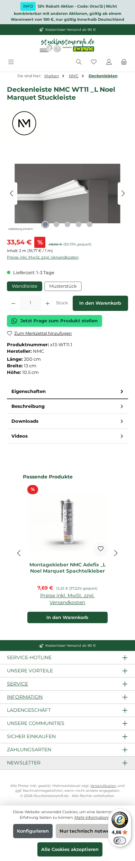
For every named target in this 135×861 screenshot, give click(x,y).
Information (25, 697)
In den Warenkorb (100, 303)
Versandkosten (103, 786)
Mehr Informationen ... (95, 817)
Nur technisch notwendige (91, 831)
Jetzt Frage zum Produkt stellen (59, 320)
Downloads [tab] (24, 421)
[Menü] (11, 62)
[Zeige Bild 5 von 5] (89, 224)
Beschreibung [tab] (28, 406)
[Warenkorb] (124, 62)
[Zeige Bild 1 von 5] (45, 224)
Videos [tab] (19, 436)
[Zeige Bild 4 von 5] (78, 224)
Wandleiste (24, 286)
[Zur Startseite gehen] (67, 45)
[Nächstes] (123, 193)
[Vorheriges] (12, 193)
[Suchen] (79, 62)
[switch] (120, 840)
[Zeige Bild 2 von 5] (56, 224)
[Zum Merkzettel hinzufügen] (101, 550)
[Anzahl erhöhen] (47, 303)
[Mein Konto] (109, 62)
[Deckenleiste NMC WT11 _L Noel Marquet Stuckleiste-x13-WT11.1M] (67, 193)
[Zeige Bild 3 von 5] (67, 224)
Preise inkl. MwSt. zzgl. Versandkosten (43, 257)
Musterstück (63, 286)
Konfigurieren (33, 831)
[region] (67, 193)
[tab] (67, 391)
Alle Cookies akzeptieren (70, 849)
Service (17, 684)
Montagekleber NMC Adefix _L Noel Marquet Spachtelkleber (67, 568)
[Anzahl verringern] (13, 303)
